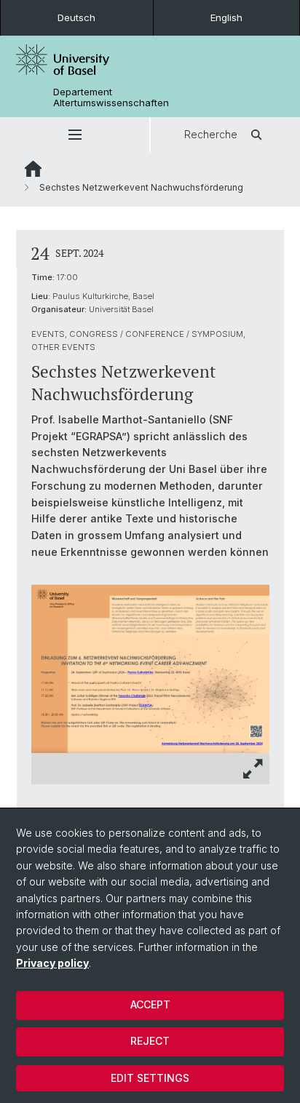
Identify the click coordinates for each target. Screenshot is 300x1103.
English (226, 17)
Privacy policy (52, 963)
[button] (74, 134)
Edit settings (150, 1078)
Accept (150, 1004)
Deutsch (76, 17)
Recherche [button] (210, 134)
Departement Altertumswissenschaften (111, 97)
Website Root (33, 169)
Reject (150, 1041)
